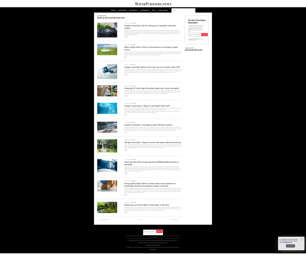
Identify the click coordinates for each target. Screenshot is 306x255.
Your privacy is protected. (193, 38)
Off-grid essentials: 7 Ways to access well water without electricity (152, 142)
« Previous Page (103, 219)
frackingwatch (133, 10)
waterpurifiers (122, 10)
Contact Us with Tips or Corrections (153, 245)
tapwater (113, 10)
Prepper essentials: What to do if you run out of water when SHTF (152, 67)
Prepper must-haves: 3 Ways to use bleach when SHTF (147, 106)
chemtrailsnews (163, 10)
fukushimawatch (144, 10)
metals (154, 10)
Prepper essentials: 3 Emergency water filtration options (148, 125)
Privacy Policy (153, 249)
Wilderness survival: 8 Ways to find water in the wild (146, 205)
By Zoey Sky (133, 23)
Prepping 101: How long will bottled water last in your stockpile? (151, 88)
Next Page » (175, 219)
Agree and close (290, 246)
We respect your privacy (145, 238)
